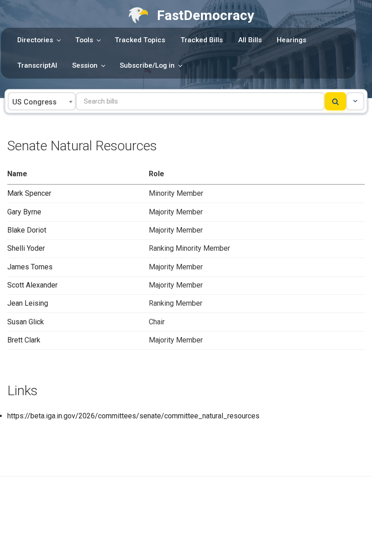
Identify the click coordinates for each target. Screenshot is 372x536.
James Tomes (30, 267)
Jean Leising (27, 303)
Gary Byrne (24, 212)
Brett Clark (23, 340)
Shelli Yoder (26, 248)
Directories (35, 40)
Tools (84, 40)
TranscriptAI (37, 65)
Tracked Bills (202, 40)
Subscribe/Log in (147, 65)
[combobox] (42, 101)
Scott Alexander (32, 285)
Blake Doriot (26, 230)
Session (85, 65)
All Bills (250, 40)
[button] (355, 101)
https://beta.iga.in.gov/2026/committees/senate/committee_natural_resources (133, 416)
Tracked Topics (140, 40)
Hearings (291, 40)
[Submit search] (335, 101)
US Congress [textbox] (34, 102)
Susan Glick (25, 322)
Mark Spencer (29, 193)
